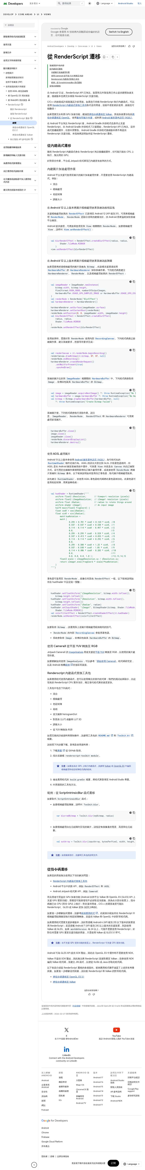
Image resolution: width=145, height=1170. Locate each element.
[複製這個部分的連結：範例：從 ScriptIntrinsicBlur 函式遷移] (98, 793)
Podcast (45, 1110)
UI (38, 14)
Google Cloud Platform (52, 1141)
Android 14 (98, 1091)
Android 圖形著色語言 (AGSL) (117, 117)
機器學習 (63, 1082)
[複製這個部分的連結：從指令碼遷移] (70, 869)
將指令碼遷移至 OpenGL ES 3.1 (68, 976)
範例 (67, 665)
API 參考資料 (116, 1091)
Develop (8, 14)
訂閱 (113, 1163)
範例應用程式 (88, 913)
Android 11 (98, 1104)
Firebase (45, 1137)
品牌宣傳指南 (63, 1156)
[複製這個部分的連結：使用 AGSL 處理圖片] (73, 454)
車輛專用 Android (80, 1097)
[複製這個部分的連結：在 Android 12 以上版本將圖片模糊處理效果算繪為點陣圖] (115, 261)
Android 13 (98, 1095)
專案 (59, 750)
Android (45, 1080)
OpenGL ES (119, 766)
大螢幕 (79, 1080)
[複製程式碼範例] (134, 237)
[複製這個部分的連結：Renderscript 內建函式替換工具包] (93, 673)
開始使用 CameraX (106, 661)
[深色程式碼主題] (130, 237)
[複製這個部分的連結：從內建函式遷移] (74, 146)
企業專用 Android (45, 1086)
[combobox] (70, 3)
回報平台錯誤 (134, 1077)
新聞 (43, 1100)
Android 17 (98, 1077)
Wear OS (80, 1085)
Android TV (81, 1103)
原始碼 (44, 1096)
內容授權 (76, 1006)
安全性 (44, 1091)
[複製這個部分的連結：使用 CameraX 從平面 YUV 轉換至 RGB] (100, 646)
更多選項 (34, 3)
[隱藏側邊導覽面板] (34, 1165)
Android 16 (98, 1082)
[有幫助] (129, 46)
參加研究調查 (134, 1095)
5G (60, 1100)
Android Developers (55, 46)
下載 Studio (115, 1096)
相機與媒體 (64, 1091)
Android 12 (98, 1100)
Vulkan (108, 766)
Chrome (45, 1132)
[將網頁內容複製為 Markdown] (113, 57)
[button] (17, 36)
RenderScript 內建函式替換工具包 (69, 105)
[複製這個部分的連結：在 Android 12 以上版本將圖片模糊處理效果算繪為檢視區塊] (117, 208)
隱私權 (62, 1095)
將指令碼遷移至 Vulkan (100, 114)
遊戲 (61, 1077)
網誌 (43, 1105)
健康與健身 (64, 1086)
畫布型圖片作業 (84, 117)
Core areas (25, 14)
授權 (52, 1156)
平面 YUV (99, 652)
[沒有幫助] (134, 46)
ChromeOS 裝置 (82, 1090)
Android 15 (98, 1086)
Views (47, 14)
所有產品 (45, 1146)
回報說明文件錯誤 (134, 1083)
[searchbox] (19, 25)
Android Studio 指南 (117, 1081)
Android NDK (116, 1100)
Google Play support (133, 1090)
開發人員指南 (116, 1087)
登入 (140, 3)
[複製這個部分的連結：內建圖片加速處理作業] (78, 169)
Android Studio (125, 3)
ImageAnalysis (76, 652)
